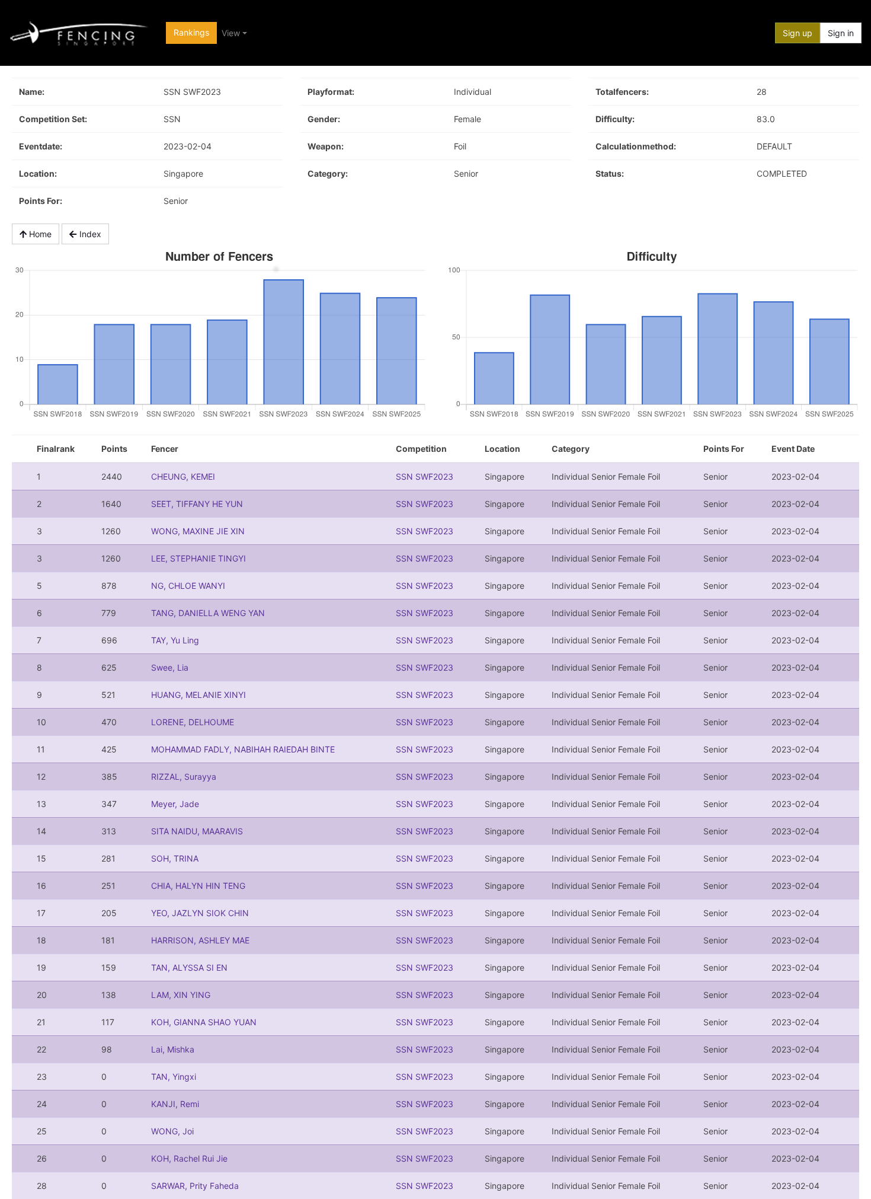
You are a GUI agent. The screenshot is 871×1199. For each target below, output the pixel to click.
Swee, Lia (169, 667)
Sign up (797, 33)
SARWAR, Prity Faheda (195, 1186)
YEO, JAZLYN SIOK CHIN (200, 913)
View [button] (231, 33)
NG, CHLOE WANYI (188, 586)
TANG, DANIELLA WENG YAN (208, 613)
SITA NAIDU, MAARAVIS (197, 831)
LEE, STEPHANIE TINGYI (198, 558)
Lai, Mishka (172, 1049)
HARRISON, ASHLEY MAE (200, 940)
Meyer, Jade (175, 804)
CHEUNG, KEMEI (183, 476)
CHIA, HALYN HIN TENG (198, 886)
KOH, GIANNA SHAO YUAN (204, 1022)
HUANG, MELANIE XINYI (198, 695)
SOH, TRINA (174, 858)
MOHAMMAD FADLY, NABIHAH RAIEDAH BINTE (243, 749)
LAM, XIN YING (180, 995)
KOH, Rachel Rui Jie (189, 1158)
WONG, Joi (172, 1131)
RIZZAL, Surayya (183, 776)
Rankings (191, 32)
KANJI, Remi (175, 1104)
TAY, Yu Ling (175, 640)
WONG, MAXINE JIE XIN (198, 531)
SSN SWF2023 (424, 476)
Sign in (841, 33)
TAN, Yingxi (173, 1077)
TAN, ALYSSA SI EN (189, 967)
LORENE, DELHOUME (192, 722)
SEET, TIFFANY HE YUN (197, 504)
